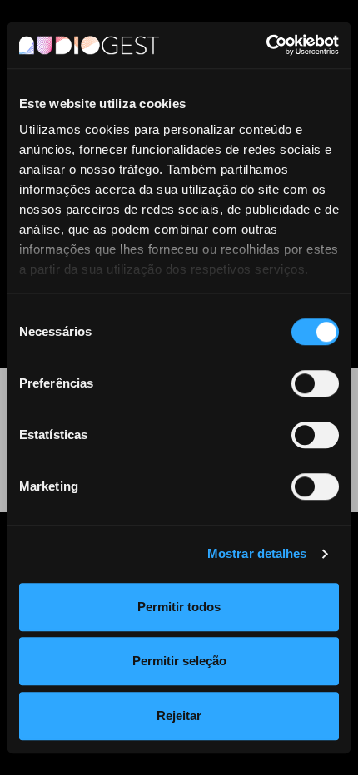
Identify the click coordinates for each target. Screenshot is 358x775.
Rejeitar (179, 715)
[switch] (315, 383)
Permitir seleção (179, 661)
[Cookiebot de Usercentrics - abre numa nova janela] (266, 45)
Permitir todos (179, 607)
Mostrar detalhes (257, 553)
